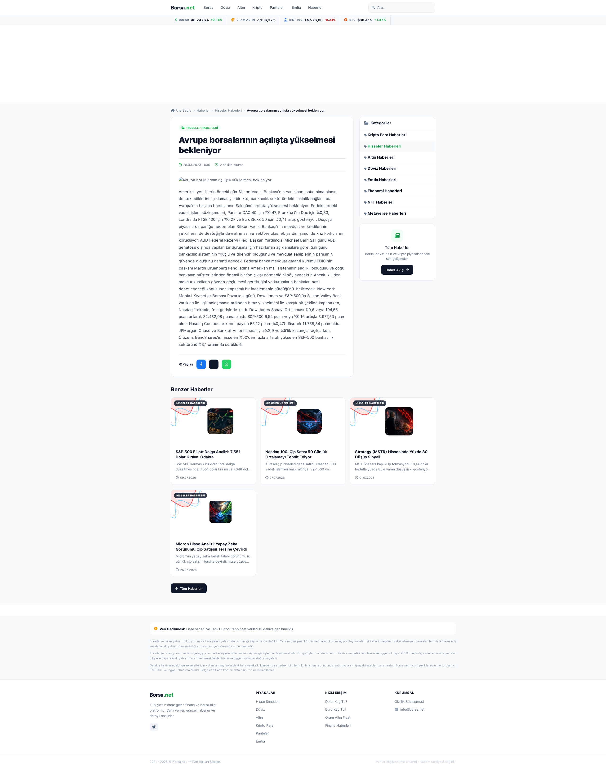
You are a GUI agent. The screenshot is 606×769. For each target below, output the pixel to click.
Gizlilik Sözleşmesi (409, 701)
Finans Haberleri (338, 725)
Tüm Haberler (191, 589)
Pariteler (277, 7)
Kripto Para (264, 725)
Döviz (225, 7)
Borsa (183, 7)
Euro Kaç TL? (335, 709)
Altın (241, 7)
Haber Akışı (395, 270)
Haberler (315, 7)
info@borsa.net (412, 709)
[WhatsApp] (226, 364)
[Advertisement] (303, 63)
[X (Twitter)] (213, 364)
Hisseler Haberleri (228, 110)
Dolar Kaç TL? (336, 701)
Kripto (257, 7)
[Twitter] (154, 727)
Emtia (296, 7)
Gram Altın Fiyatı (338, 717)
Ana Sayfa (184, 110)
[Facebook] (201, 364)
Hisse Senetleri (267, 701)
